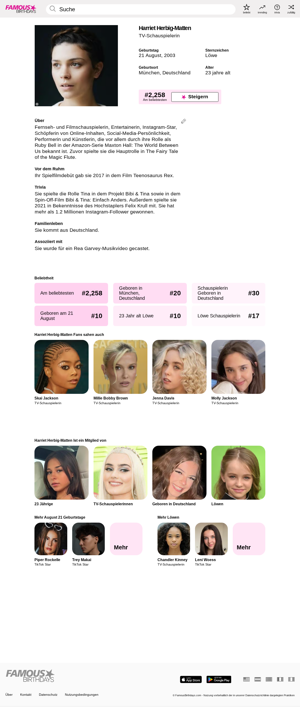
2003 (169, 55)
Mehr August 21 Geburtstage (60, 517)
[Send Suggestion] (183, 122)
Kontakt (25, 694)
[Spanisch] (258, 679)
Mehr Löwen (168, 517)
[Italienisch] (291, 679)
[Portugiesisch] (269, 679)
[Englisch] (246, 679)
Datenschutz (48, 694)
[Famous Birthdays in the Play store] (218, 679)
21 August (150, 55)
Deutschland (176, 73)
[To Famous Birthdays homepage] (21, 9)
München (149, 73)
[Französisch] (280, 679)
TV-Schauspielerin (159, 35)
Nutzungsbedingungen (81, 694)
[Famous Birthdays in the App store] (191, 679)
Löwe (211, 55)
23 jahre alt (217, 73)
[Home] (76, 676)
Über (9, 694)
